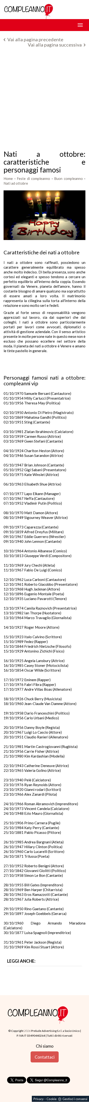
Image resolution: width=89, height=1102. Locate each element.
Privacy (38, 1099)
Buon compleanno (68, 178)
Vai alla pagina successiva (55, 44)
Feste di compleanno (33, 178)
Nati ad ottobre (16, 183)
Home (8, 178)
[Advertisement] (44, 100)
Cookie (51, 1099)
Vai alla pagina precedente (34, 39)
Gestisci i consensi (74, 1099)
